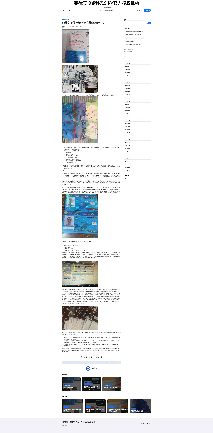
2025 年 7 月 (127, 63)
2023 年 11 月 (127, 120)
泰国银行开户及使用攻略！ (111, 388)
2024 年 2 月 (127, 110)
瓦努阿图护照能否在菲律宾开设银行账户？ (133, 44)
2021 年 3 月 (127, 161)
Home (100, 10)
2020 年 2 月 (127, 170)
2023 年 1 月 (127, 151)
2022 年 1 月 (127, 158)
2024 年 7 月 (127, 94)
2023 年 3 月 (127, 145)
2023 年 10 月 (127, 123)
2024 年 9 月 (127, 88)
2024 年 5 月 (127, 101)
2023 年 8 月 (127, 129)
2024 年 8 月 (127, 91)
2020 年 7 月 (127, 167)
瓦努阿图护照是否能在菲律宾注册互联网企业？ (134, 31)
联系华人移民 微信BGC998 (109, 10)
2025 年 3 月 (127, 69)
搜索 (125, 19)
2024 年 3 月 (127, 107)
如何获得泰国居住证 (69, 388)
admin (95, 368)
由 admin (66, 26)
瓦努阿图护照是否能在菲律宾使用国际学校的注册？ (135, 38)
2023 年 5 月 (127, 139)
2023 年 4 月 (127, 142)
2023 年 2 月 (127, 148)
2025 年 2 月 (127, 72)
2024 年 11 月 (127, 82)
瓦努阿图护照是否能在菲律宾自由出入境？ (133, 34)
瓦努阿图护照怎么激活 (129, 41)
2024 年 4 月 (127, 104)
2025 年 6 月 (127, 66)
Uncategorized (65, 19)
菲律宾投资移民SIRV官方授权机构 (106, 3)
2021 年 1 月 (127, 164)
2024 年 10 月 (127, 85)
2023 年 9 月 (127, 126)
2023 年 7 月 (127, 132)
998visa (126, 178)
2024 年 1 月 (127, 113)
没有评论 (76, 26)
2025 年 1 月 (127, 75)
